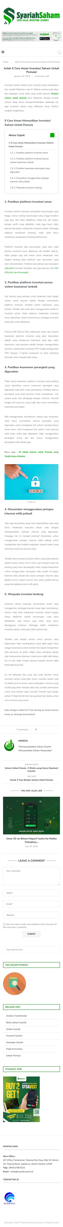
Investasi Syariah (14, 1035)
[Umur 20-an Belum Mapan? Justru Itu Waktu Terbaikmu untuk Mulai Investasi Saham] (31, 815)
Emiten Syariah (13, 1029)
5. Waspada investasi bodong (28, 187)
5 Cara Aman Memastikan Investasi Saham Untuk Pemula (31, 144)
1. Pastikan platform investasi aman (31, 152)
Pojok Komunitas (14, 1048)
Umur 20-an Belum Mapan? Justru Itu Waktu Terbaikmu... (31, 840)
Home (5, 62)
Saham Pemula (13, 1055)
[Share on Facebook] (40, 729)
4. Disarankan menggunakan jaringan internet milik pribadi (29, 180)
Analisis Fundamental (16, 1015)
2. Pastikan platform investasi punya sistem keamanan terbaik (29, 160)
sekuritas (9, 268)
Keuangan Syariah (14, 1042)
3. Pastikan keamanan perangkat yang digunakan (30, 170)
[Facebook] (44, 52)
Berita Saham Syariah (16, 1022)
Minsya (23, 741)
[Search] (54, 52)
